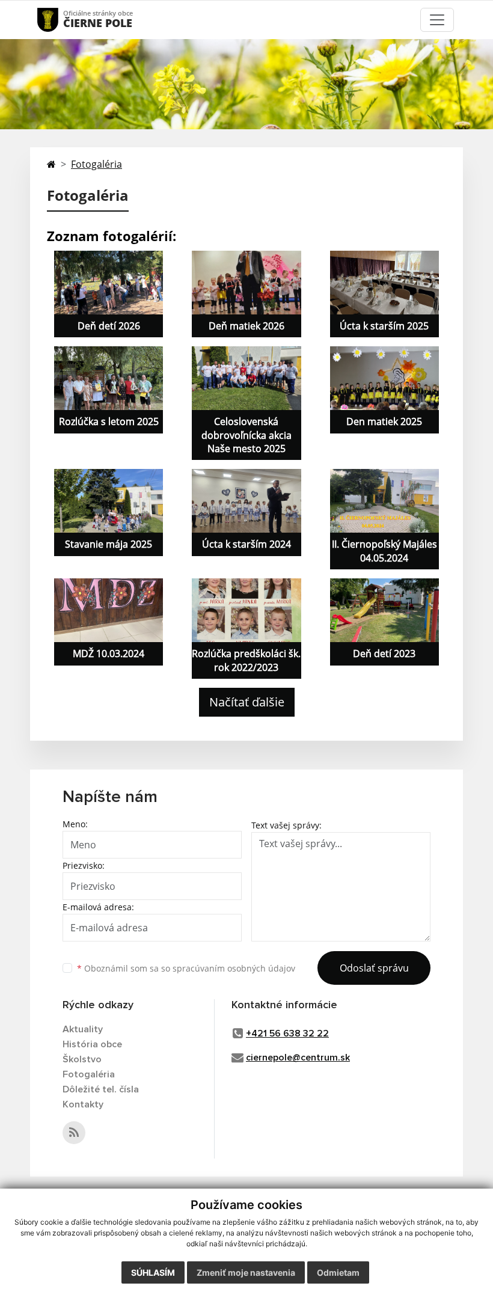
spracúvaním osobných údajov (234, 968)
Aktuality (83, 1029)
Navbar (59, 19)
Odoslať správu (374, 968)
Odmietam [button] (338, 1272)
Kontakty (83, 1104)
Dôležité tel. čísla (101, 1089)
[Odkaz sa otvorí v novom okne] (74, 1132)
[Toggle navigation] (437, 20)
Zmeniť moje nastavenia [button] (246, 1272)
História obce (92, 1044)
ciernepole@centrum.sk (298, 1057)
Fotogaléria (96, 164)
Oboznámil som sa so (186, 968)
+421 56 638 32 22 (287, 1033)
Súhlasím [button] (153, 1272)
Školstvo (82, 1059)
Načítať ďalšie (246, 702)
